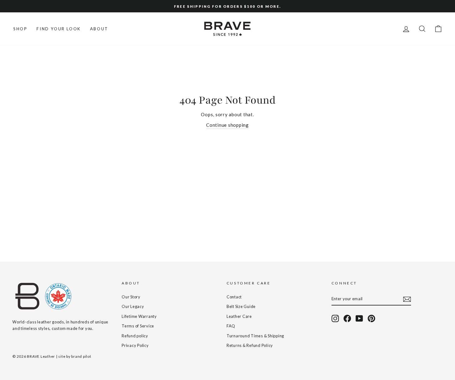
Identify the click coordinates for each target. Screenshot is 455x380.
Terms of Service (138, 325)
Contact (234, 296)
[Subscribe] (407, 299)
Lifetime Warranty (139, 316)
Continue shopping (227, 125)
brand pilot (81, 356)
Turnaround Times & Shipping (255, 335)
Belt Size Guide (241, 306)
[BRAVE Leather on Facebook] (347, 318)
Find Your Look (58, 28)
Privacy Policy (135, 345)
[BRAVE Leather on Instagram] (335, 318)
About (99, 28)
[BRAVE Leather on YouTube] (359, 318)
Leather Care (239, 316)
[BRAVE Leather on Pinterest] (371, 318)
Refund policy (135, 335)
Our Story (131, 296)
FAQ (231, 325)
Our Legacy (133, 306)
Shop (20, 28)
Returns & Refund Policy (250, 345)
